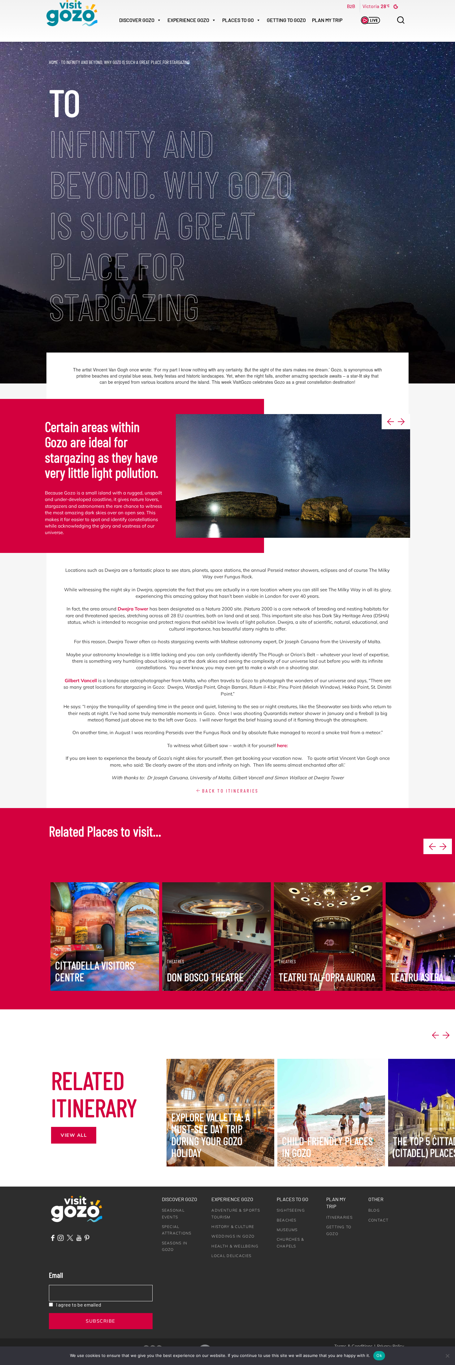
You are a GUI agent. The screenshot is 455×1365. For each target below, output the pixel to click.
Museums (287, 1229)
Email (56, 1274)
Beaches (287, 1220)
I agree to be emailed (78, 1304)
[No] (447, 1356)
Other (376, 1199)
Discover (136, 20)
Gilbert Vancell (81, 680)
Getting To (286, 20)
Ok (379, 1355)
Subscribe (100, 1321)
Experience (188, 20)
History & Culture (232, 1226)
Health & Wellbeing (234, 1246)
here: (282, 745)
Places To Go (238, 20)
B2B (351, 6)
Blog (374, 1210)
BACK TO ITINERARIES (229, 791)
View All (74, 1135)
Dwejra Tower (133, 609)
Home (53, 62)
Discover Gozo (179, 1199)
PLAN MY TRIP (327, 20)
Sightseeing (291, 1210)
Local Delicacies (231, 1255)
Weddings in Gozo (232, 1236)
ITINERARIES (339, 1217)
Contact (378, 1220)
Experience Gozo (232, 1199)
